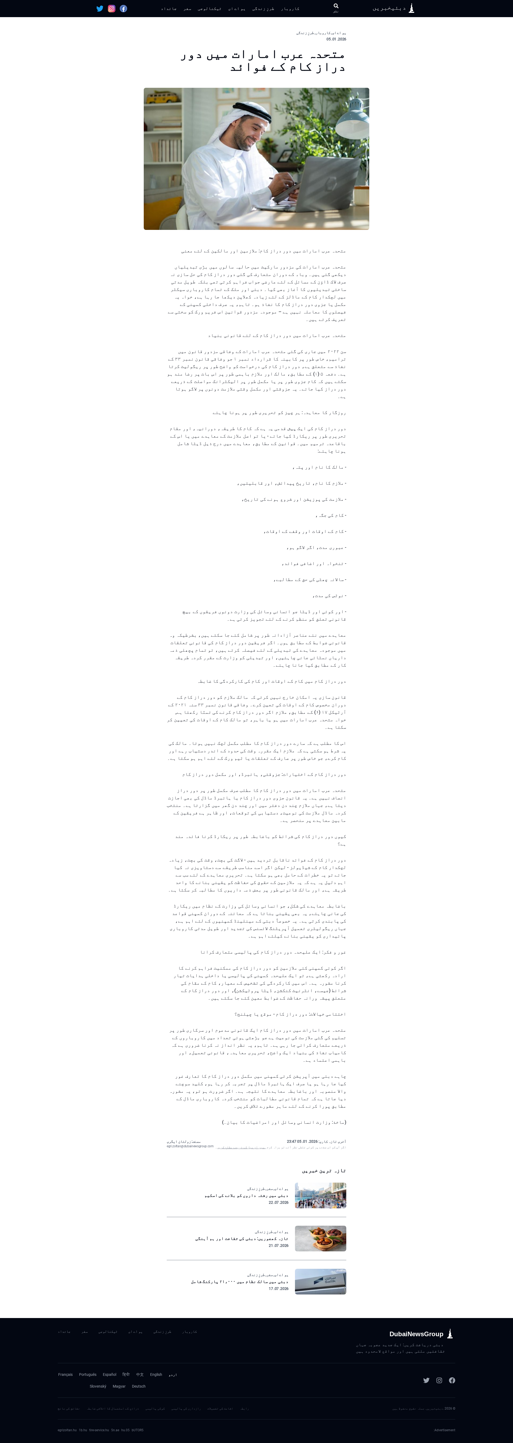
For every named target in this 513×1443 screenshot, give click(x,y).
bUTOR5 (137, 1430)
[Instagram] (439, 1380)
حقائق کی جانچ (69, 1408)
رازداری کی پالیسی (186, 1408)
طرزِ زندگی (263, 8)
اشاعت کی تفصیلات (220, 1408)
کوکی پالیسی (155, 1408)
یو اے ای (237, 8)
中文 (140, 1374)
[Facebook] (452, 1380)
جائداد (169, 8)
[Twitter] (426, 1380)
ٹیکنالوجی (210, 8)
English (156, 1374)
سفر (187, 8)
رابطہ (244, 1408)
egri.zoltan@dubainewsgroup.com (190, 1146)
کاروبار (290, 8)
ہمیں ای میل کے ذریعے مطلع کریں (241, 1147)
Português (87, 1374)
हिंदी (126, 1374)
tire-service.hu (99, 1430)
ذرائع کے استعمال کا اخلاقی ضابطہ (112, 1408)
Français (65, 1374)
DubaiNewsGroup (417, 1334)
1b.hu (83, 1430)
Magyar (119, 1386)
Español (109, 1374)
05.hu (125, 1430)
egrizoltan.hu (67, 1430)
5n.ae (115, 1430)
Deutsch (139, 1386)
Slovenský (98, 1386)
